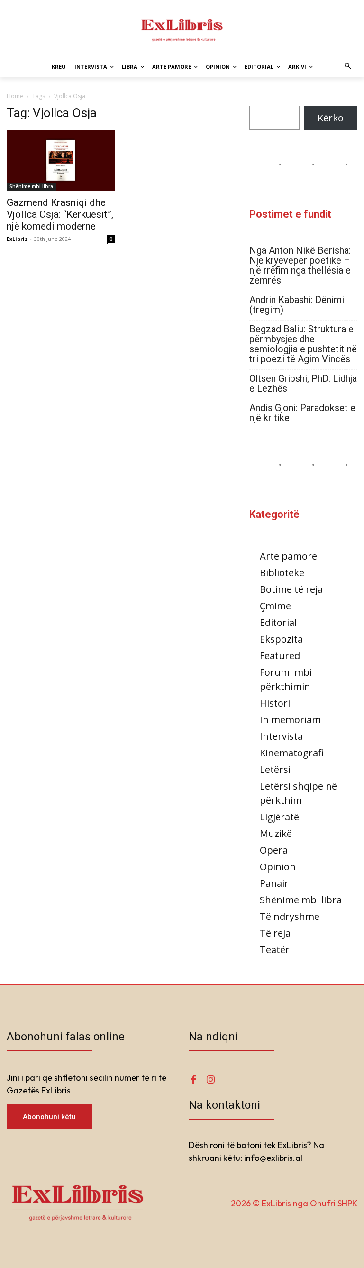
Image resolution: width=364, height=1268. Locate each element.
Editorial (278, 622)
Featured (280, 655)
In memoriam (290, 719)
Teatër (275, 949)
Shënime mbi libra (31, 186)
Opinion (278, 866)
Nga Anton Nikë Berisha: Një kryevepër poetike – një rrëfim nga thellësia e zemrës (300, 265)
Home (15, 96)
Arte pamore (288, 556)
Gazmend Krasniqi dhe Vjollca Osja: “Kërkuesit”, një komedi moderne (60, 214)
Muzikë (276, 833)
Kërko (331, 117)
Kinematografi (292, 752)
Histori (275, 703)
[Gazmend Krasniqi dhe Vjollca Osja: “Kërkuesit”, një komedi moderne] (61, 160)
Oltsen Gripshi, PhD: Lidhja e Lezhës (303, 384)
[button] (348, 67)
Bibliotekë (282, 572)
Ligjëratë (279, 816)
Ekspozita (281, 639)
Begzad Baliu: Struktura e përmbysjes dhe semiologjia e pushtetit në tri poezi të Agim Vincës (303, 344)
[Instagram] (210, 1079)
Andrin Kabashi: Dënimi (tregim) (296, 305)
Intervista (281, 736)
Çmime (275, 605)
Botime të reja (291, 589)
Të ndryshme (289, 916)
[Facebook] (193, 1079)
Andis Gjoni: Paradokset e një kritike (302, 413)
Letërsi (275, 769)
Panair (274, 883)
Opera (274, 850)
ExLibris (17, 238)
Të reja (275, 933)
